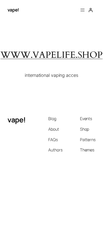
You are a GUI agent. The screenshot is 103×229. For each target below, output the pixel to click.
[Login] (91, 10)
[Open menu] (83, 10)
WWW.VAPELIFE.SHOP (51, 55)
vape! (13, 10)
